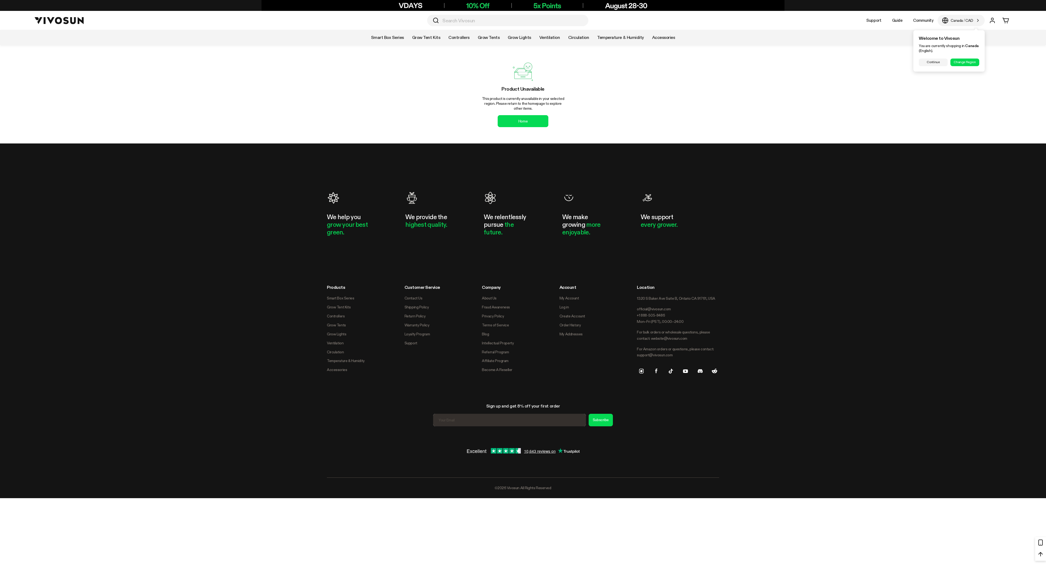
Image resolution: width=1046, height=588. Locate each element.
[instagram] (641, 371)
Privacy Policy (493, 316)
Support (873, 20)
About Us (489, 298)
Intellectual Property (498, 343)
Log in (564, 307)
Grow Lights (336, 334)
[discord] (700, 371)
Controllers (336, 316)
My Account (569, 298)
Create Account (572, 316)
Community (923, 20)
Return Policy (415, 316)
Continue (933, 62)
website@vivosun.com (669, 338)
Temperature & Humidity (346, 361)
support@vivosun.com (655, 355)
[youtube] (685, 371)
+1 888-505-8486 (651, 315)
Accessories (337, 369)
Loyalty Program (417, 334)
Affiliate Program (495, 361)
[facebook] (656, 371)
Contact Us (413, 298)
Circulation (335, 352)
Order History (570, 325)
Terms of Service (495, 325)
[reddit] (714, 371)
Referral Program (495, 352)
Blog (485, 334)
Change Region (965, 62)
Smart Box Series (340, 298)
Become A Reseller (497, 369)
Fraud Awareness (496, 307)
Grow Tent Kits (339, 307)
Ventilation (335, 343)
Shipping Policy (417, 307)
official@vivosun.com (654, 309)
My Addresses (571, 334)
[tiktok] (671, 371)
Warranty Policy (417, 325)
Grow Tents (336, 325)
